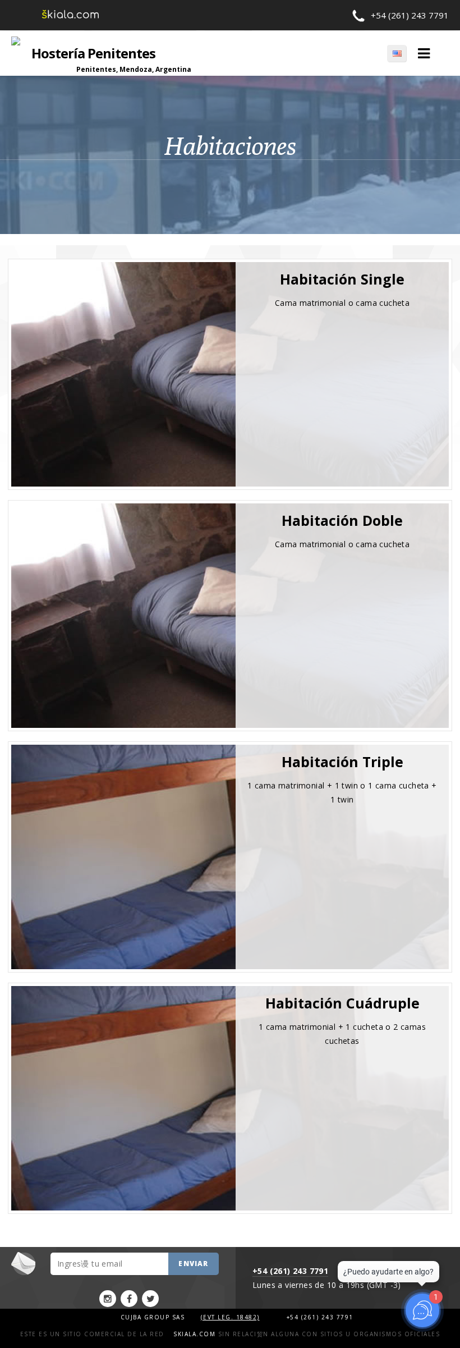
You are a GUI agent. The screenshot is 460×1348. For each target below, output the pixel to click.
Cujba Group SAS (154, 1317)
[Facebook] (129, 1298)
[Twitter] (150, 1298)
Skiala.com (194, 1334)
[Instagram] (107, 1298)
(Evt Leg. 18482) (230, 1317)
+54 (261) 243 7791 (410, 15)
